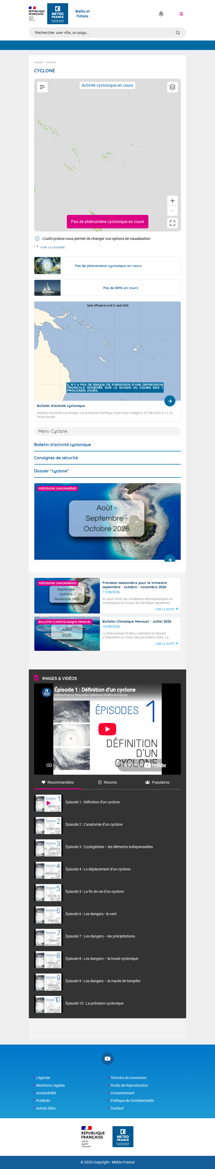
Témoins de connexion (129, 1078)
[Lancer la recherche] (177, 32)
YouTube (107, 1058)
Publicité (43, 1100)
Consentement (123, 1093)
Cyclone (51, 62)
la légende (52, 247)
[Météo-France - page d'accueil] (122, 1137)
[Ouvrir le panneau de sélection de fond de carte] (172, 87)
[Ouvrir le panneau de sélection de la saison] (42, 87)
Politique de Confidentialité (132, 1100)
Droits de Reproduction (129, 1085)
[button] (181, 14)
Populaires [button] (160, 782)
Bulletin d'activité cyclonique (62, 444)
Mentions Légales (50, 1085)
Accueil (38, 62)
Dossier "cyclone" (51, 470)
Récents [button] (110, 782)
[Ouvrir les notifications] (163, 14)
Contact (117, 1108)
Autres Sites (46, 1108)
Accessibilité (46, 1093)
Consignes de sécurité (56, 457)
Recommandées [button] (60, 782)
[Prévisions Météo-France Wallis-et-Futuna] (57, 13)
